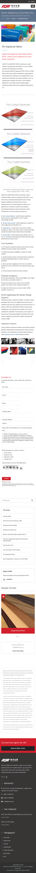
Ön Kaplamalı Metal (22, 18)
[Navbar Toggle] (33, 6)
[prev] (2, 361)
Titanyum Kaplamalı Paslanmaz (18, 727)
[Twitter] (4, 777)
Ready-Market (25, 870)
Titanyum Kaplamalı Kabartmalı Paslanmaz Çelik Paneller (15, 540)
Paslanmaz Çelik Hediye (10, 525)
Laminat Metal (20, 724)
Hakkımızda (7, 840)
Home (8, 18)
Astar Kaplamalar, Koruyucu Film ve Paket (15, 559)
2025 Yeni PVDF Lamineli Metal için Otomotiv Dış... (17, 814)
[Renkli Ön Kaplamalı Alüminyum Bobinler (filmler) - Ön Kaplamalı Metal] (31, 351)
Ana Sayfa (7, 837)
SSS (5, 856)
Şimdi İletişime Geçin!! (18, 748)
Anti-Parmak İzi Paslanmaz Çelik (12, 521)
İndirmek (9, 579)
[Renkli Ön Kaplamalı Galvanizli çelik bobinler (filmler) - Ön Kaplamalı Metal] (5, 351)
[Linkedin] (6, 777)
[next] (32, 361)
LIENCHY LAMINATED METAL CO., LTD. (15, 866)
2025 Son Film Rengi (7, 822)
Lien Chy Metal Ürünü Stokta (11, 550)
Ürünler (6, 844)
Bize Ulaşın (8, 729)
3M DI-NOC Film (8, 545)
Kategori (13, 18)
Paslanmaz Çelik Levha (9, 530)
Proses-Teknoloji (8, 850)
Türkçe (32, 1)
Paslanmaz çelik (7, 727)
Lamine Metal (7, 516)
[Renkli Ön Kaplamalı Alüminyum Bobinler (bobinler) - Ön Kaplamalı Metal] (22, 351)
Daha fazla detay (18, 651)
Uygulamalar (7, 847)
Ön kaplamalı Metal (28, 724)
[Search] (32, 500)
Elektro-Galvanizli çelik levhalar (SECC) (14, 534)
